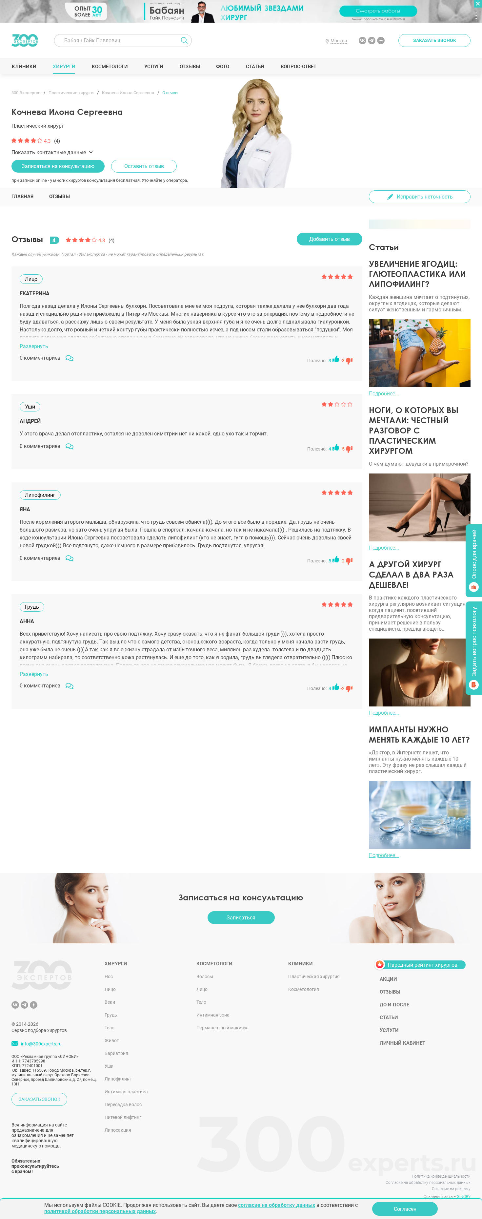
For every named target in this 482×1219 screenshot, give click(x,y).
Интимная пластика (126, 1091)
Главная (22, 197)
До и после (394, 1005)
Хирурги (64, 67)
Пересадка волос (123, 1104)
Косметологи (109, 67)
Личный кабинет (402, 1043)
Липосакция (118, 1130)
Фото (222, 67)
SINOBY (464, 1196)
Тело (109, 1027)
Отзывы (190, 67)
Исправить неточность (425, 197)
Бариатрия (116, 1053)
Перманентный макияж (222, 1027)
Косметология (303, 989)
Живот (112, 1040)
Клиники (24, 67)
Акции (388, 979)
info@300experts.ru (41, 1043)
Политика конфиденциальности (441, 1176)
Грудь (111, 1015)
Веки (110, 1002)
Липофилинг (118, 1079)
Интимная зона (213, 1015)
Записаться (241, 917)
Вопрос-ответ (298, 67)
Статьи (255, 67)
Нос (109, 976)
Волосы (204, 976)
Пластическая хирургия (314, 976)
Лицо (110, 989)
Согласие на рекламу (451, 1189)
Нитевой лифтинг (123, 1117)
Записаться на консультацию (58, 166)
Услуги (153, 67)
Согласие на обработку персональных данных (428, 1182)
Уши (109, 1066)
